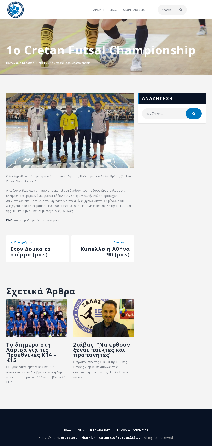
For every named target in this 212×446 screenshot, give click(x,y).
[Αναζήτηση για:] (172, 113)
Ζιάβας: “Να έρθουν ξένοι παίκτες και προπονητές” (101, 349)
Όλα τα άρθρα (25, 63)
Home (10, 63)
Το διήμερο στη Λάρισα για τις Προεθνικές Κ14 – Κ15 (31, 352)
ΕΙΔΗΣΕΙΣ (42, 63)
